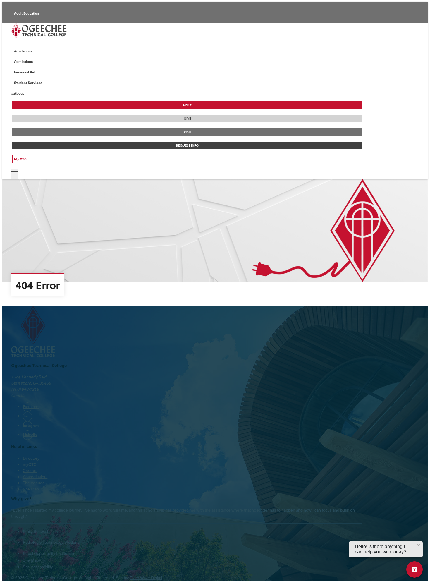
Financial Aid (24, 72)
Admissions (23, 61)
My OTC (20, 159)
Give (187, 118)
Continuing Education (31, 39)
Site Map (31, 489)
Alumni (19, 26)
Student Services (28, 82)
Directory (31, 458)
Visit (187, 132)
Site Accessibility (38, 567)
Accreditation (35, 477)
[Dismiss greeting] (419, 545)
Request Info (187, 145)
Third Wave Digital (146, 577)
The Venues (33, 483)
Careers (30, 470)
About (19, 93)
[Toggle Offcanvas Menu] (14, 174)
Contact (18, 395)
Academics (23, 51)
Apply (187, 105)
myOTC (30, 464)
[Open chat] (414, 569)
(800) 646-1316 (25, 389)
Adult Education (26, 13)
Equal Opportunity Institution (48, 553)
